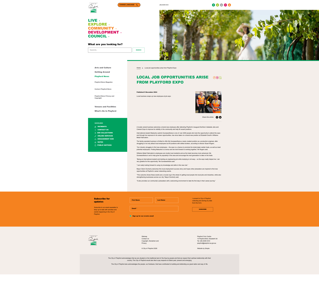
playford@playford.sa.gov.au (206, 243)
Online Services (105, 136)
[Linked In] (221, 4)
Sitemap (144, 236)
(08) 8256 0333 (164, 5)
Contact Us (103, 130)
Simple (207, 248)
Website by (201, 248)
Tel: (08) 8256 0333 (203, 241)
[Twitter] (217, 4)
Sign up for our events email (143, 216)
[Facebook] (213, 4)
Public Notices (104, 145)
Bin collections (105, 133)
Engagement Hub (106, 139)
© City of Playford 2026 (149, 248)
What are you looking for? (105, 44)
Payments (102, 126)
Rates (100, 142)
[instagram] (225, 4)
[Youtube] (229, 4)
